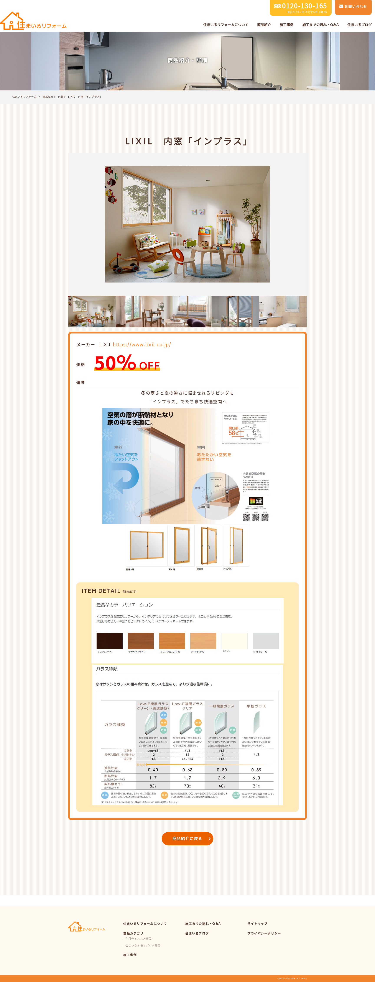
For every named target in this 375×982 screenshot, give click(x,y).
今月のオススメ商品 (138, 939)
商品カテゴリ (133, 933)
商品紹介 (48, 97)
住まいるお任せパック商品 (143, 946)
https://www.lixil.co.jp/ (142, 345)
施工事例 (130, 955)
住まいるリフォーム (24, 97)
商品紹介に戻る (188, 839)
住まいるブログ (197, 933)
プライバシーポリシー (264, 933)
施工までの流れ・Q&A (203, 924)
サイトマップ (257, 924)
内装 (61, 97)
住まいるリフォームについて (145, 924)
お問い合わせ (355, 7)
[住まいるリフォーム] (33, 21)
